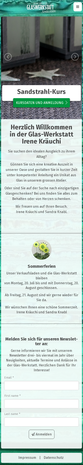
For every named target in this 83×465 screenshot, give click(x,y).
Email (8, 377)
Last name (11, 414)
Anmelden (43, 434)
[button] (7, 67)
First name (11, 396)
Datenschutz (54, 458)
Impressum (27, 458)
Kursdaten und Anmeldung (39, 103)
